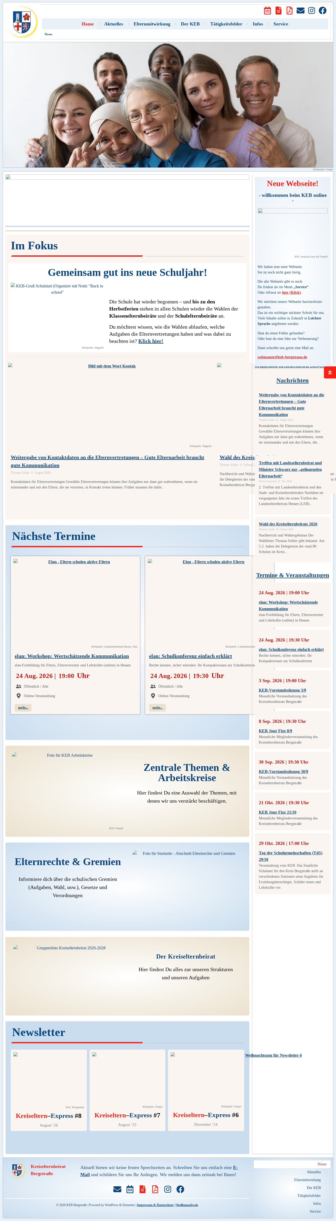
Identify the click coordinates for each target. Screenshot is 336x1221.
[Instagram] (311, 10)
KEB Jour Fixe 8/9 (275, 731)
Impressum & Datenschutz (155, 1205)
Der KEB (190, 24)
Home (88, 24)
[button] (292, 1172)
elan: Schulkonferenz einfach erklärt (190, 656)
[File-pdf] (289, 10)
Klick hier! (150, 341)
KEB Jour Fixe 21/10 (277, 812)
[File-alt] (278, 10)
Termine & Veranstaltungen (292, 575)
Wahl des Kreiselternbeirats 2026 (288, 524)
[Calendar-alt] (267, 10)
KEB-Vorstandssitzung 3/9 (282, 690)
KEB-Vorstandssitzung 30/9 (283, 771)
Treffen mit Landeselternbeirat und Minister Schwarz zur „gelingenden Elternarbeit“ (290, 469)
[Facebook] (322, 10)
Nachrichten (292, 380)
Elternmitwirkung (152, 24)
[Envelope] (300, 10)
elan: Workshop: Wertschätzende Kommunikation (72, 656)
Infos (258, 24)
